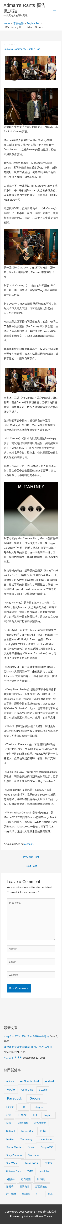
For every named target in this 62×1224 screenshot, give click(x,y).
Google (34, 1098)
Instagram (38, 1107)
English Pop (33, 49)
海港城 (26, 1194)
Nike (43, 1131)
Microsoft (23, 1122)
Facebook (14, 1098)
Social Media (13, 1147)
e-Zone (43, 1089)
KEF (35, 1115)
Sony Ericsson (14, 1155)
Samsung (26, 1139)
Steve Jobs (30, 1163)
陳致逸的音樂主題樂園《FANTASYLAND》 (28, 1047)
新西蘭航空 (41, 1186)
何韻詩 (10, 1179)
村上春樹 (11, 1194)
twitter (48, 1163)
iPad (8, 1115)
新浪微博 (24, 1186)
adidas (10, 1081)
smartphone (45, 1139)
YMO (30, 1171)
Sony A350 (47, 1147)
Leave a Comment (14, 49)
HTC (23, 1107)
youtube (44, 1171)
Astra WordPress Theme (38, 1216)
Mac (8, 1122)
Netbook (10, 1131)
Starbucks (33, 1155)
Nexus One (27, 1131)
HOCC (10, 1107)
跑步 (50, 1194)
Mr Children (40, 1122)
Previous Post (31, 857)
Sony (31, 1147)
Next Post (31, 866)
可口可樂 (26, 1179)
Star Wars (11, 1163)
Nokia (10, 1139)
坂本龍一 (42, 1179)
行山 (38, 1194)
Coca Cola (27, 1089)
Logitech (48, 1115)
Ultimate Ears (13, 1171)
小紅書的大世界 (13, 1057)
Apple (11, 1089)
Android (49, 1081)
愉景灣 (9, 1186)
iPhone (22, 1114)
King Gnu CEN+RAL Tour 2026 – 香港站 (26, 1036)
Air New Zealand (29, 1081)
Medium (28, 844)
